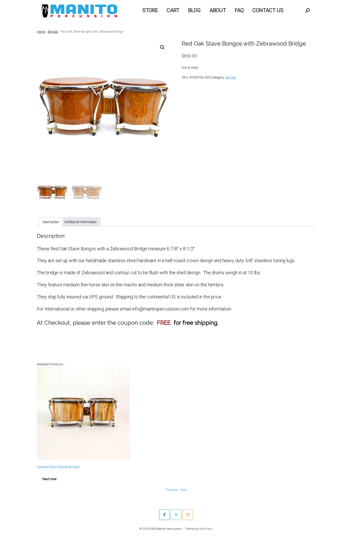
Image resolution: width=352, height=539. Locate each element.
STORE (150, 10)
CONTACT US (268, 10)
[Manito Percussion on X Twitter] (176, 514)
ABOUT (217, 10)
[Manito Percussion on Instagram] (187, 514)
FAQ (239, 10)
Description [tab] (51, 222)
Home (41, 31)
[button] (307, 10)
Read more (49, 479)
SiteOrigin (205, 529)
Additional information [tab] (80, 222)
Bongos (53, 31)
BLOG (194, 10)
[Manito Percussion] (79, 10)
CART (173, 10)
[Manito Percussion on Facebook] (164, 514)
